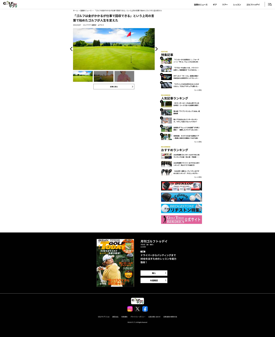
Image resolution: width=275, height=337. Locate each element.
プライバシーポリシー (137, 317)
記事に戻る (114, 87)
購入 (154, 273)
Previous (72, 49)
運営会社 (115, 317)
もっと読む (198, 90)
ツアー (225, 4)
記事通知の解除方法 (170, 317)
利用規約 (124, 317)
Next (156, 49)
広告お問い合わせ (154, 317)
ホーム (75, 10)
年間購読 (154, 280)
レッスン (237, 4)
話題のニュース (201, 4)
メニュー (270, 4)
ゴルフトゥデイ (253, 4)
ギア (215, 4)
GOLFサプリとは (103, 317)
